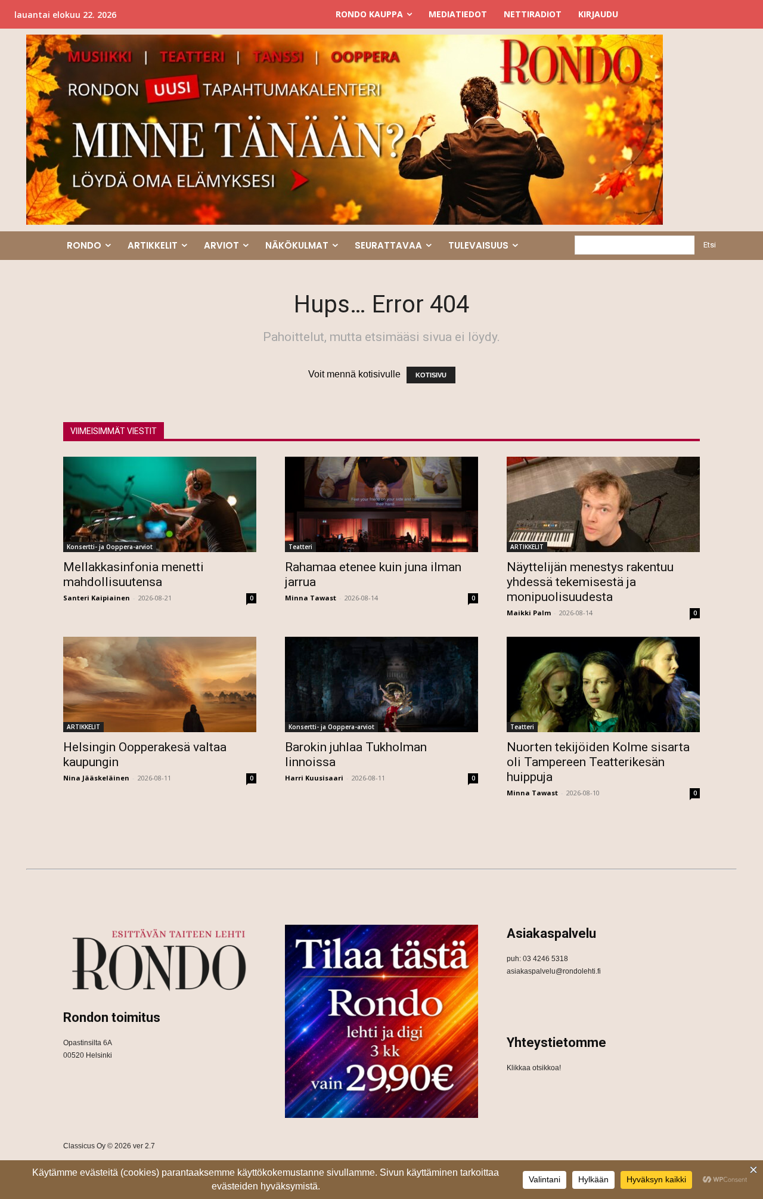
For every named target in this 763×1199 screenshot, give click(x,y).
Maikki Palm (529, 612)
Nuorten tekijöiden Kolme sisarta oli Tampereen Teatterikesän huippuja (598, 762)
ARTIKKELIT (527, 547)
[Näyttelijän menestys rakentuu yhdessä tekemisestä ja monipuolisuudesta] (603, 504)
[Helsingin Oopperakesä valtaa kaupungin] (159, 684)
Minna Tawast (310, 597)
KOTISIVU (430, 375)
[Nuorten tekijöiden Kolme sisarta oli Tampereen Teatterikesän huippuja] (603, 684)
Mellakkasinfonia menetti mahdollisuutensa (133, 574)
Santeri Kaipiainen (96, 597)
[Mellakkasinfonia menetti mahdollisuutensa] (159, 504)
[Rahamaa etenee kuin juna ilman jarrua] (381, 504)
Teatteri (300, 547)
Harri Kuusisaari (314, 777)
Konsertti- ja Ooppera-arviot (110, 547)
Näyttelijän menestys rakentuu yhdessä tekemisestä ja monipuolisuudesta (590, 582)
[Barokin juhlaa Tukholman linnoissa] (381, 684)
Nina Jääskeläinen (96, 777)
